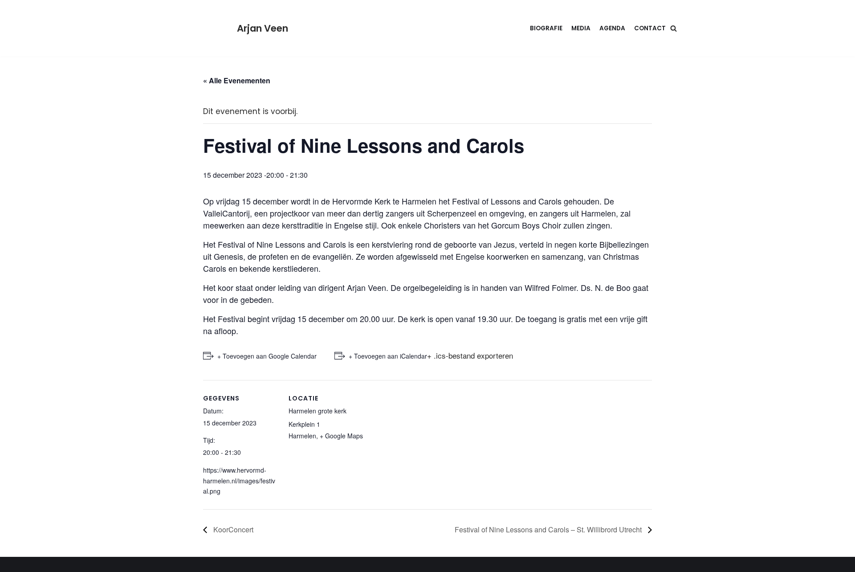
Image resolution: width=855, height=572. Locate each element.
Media (580, 28)
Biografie (546, 28)
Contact (650, 28)
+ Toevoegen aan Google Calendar (267, 355)
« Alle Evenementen (236, 80)
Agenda (612, 28)
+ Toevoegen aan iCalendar (388, 355)
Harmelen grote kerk (317, 410)
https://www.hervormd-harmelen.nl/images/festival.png (239, 481)
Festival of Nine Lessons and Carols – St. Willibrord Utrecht (549, 529)
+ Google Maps (341, 435)
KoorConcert (232, 529)
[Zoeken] (673, 28)
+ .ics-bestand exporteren (470, 355)
